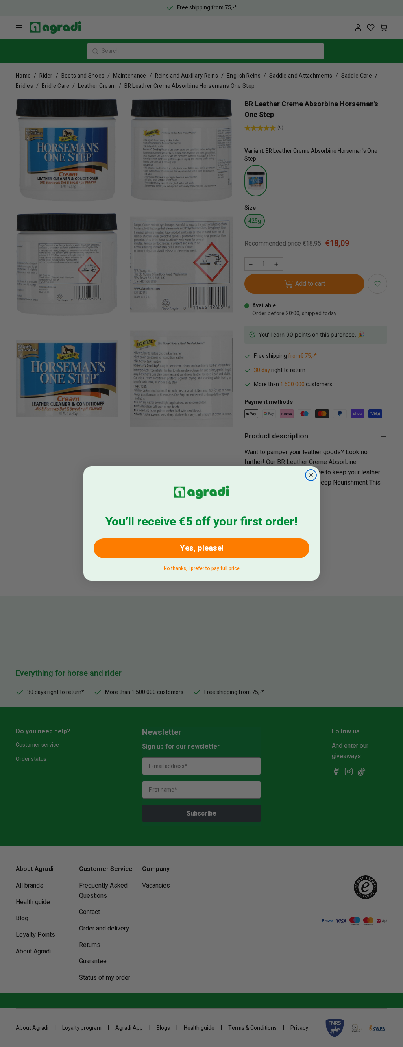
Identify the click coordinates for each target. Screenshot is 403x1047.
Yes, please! (202, 548)
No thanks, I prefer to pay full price (202, 567)
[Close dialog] (310, 475)
